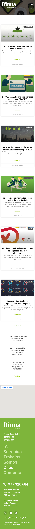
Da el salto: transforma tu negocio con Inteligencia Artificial (17, 199)
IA (5, 446)
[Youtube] (11, 513)
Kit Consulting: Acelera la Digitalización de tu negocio (18, 302)
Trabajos (11, 456)
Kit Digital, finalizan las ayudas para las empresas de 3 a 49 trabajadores (17, 250)
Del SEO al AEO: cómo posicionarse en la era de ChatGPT (17, 98)
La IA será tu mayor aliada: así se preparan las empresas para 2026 (17, 148)
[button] (31, 4)
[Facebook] (5, 513)
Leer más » (17, 59)
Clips (8, 467)
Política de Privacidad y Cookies (19, 518)
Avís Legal (17, 376)
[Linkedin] (16, 513)
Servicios (12, 451)
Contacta (12, 472)
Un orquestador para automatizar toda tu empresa (17, 47)
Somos (10, 462)
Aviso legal (7, 518)
